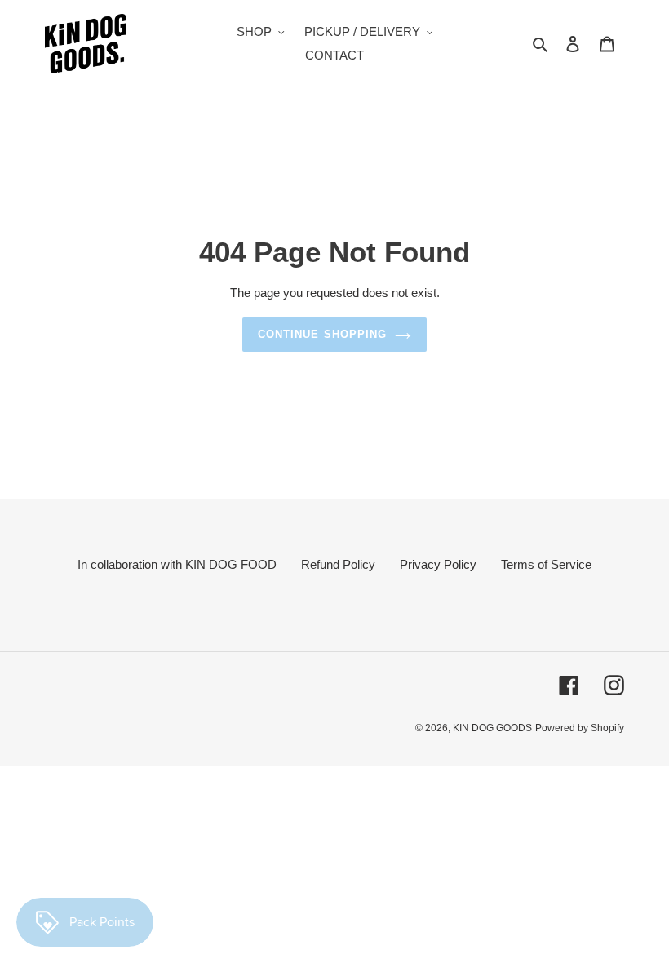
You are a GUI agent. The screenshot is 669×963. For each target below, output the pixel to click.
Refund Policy (338, 564)
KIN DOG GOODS (492, 728)
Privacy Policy (438, 564)
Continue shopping (322, 334)
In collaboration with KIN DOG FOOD (177, 564)
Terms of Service (546, 564)
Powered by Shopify (579, 728)
